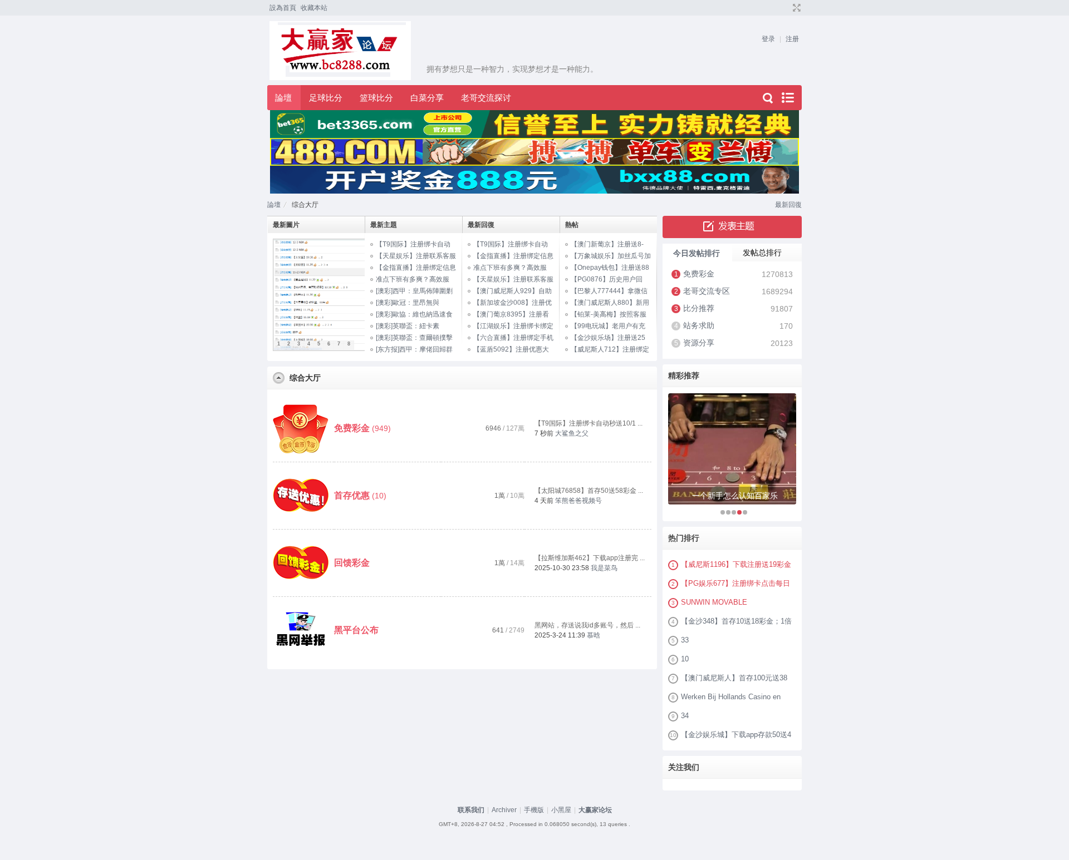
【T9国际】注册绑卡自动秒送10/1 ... (588, 423)
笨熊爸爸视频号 (578, 501)
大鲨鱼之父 (572, 433)
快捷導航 (787, 97)
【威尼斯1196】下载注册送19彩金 (736, 564)
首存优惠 (352, 495)
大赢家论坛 (595, 810)
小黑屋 (561, 810)
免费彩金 (352, 428)
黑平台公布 (356, 630)
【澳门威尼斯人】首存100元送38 (734, 678)
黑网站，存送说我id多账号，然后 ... (587, 625)
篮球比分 (376, 97)
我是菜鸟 (604, 568)
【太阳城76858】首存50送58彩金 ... (588, 491)
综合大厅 (305, 377)
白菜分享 (427, 97)
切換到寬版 (795, 8)
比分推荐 (698, 308)
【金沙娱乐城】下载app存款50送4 (736, 734)
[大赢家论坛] (427, 78)
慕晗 (593, 635)
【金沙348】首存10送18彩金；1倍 (736, 621)
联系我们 (471, 810)
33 (685, 640)
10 (685, 659)
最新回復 (788, 205)
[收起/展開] (279, 378)
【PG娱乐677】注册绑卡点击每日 (735, 583)
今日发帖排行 (696, 253)
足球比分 (325, 97)
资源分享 (698, 343)
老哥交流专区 (706, 291)
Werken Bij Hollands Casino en (731, 697)
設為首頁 (282, 8)
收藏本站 (314, 8)
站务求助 (698, 325)
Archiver (504, 810)
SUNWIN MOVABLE (714, 602)
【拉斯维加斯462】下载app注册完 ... (589, 558)
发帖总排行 (762, 252)
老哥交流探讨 (486, 97)
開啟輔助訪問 (786, 8)
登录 (768, 39)
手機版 (534, 810)
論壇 (283, 97)
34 (685, 715)
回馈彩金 (352, 562)
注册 (792, 39)
